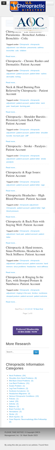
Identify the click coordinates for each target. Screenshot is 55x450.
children (23, 51)
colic (17, 51)
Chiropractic (24, 44)
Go (36, 352)
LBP (27, 136)
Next (37, 309)
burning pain (25, 106)
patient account (22, 74)
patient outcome (36, 263)
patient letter (35, 74)
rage (43, 185)
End (41, 309)
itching (18, 77)
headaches (31, 267)
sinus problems (20, 267)
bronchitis (10, 51)
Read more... (11, 56)
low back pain (18, 136)
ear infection (21, 47)
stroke (43, 159)
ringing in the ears (23, 293)
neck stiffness (42, 267)
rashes (43, 74)
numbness (43, 293)
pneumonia (31, 47)
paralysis (10, 162)
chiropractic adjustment (29, 205)
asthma (40, 47)
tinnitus (35, 293)
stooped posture (13, 296)
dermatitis (10, 77)
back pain (20, 234)
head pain (15, 106)
